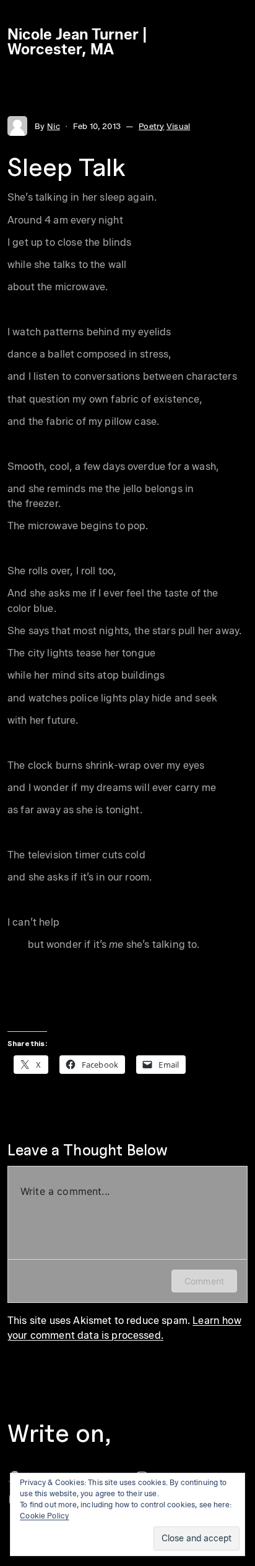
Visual (178, 126)
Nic (53, 126)
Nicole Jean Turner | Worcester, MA (77, 41)
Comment (204, 1281)
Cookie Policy (44, 1515)
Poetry (151, 126)
